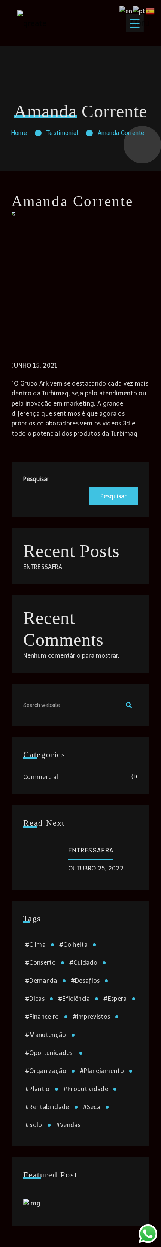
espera (115, 998)
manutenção (45, 1034)
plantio (37, 1089)
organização (45, 1070)
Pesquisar (36, 479)
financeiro (42, 1016)
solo (33, 1125)
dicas (35, 998)
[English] (126, 10)
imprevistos (91, 1016)
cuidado (83, 962)
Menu (137, 22)
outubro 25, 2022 (96, 868)
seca (92, 1107)
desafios (85, 980)
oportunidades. (49, 1052)
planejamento (102, 1070)
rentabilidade (47, 1107)
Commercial (40, 777)
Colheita (73, 944)
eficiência (74, 998)
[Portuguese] (139, 10)
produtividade (86, 1089)
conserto (40, 962)
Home (19, 132)
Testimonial (62, 132)
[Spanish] (150, 10)
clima (35, 944)
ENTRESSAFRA (43, 567)
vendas (68, 1125)
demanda (41, 980)
